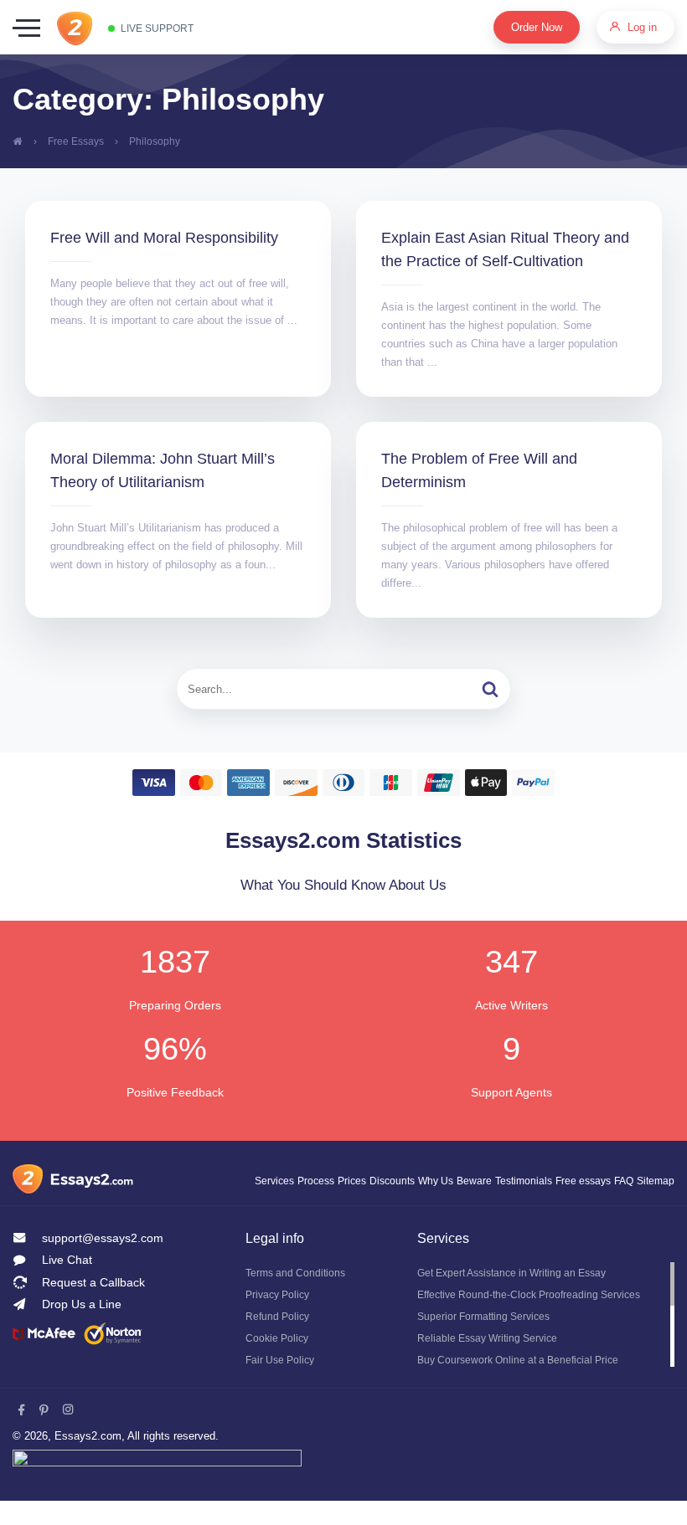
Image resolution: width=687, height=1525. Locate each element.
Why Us (416, 1204)
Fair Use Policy (280, 1384)
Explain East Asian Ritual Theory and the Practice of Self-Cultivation (501, 261)
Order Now (530, 27)
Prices (325, 1204)
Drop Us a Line (83, 1329)
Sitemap (653, 1204)
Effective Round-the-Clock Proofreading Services (536, 1319)
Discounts (369, 1204)
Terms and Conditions (299, 1297)
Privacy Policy (278, 1319)
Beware (458, 1204)
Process (287, 1204)
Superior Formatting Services (489, 1341)
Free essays (575, 1204)
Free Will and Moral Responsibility (176, 237)
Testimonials (512, 1204)
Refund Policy (279, 1341)
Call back (82, 1307)
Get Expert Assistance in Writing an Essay (520, 1297)
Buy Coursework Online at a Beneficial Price (525, 1384)
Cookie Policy (277, 1363)
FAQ (618, 1204)
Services (243, 1204)
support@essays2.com (105, 1262)
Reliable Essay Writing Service (491, 1363)
